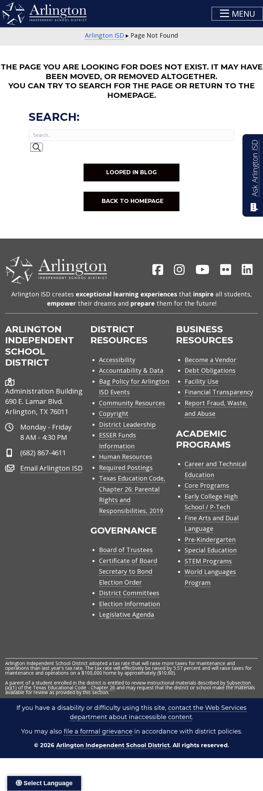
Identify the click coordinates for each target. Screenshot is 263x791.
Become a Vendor (210, 360)
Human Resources (125, 456)
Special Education (211, 550)
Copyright (113, 413)
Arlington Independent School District (113, 745)
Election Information (129, 604)
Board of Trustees (126, 550)
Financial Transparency (219, 392)
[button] (237, 14)
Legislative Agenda (126, 614)
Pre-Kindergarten (210, 539)
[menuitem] (157, 270)
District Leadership (127, 424)
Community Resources (132, 403)
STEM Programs (208, 561)
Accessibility (117, 360)
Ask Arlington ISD (254, 168)
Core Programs (207, 485)
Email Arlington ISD (51, 468)
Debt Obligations (210, 370)
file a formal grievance (98, 731)
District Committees (129, 593)
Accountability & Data (131, 370)
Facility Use (201, 381)
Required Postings (126, 467)
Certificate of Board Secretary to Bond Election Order (128, 571)
